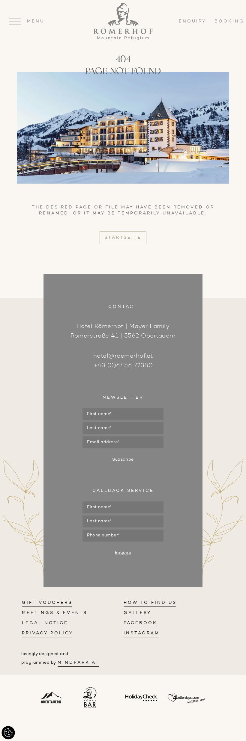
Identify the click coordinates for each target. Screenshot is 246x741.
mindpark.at (79, 662)
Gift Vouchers (47, 603)
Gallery (137, 613)
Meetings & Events (54, 613)
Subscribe (123, 459)
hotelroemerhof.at (123, 356)
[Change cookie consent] (8, 733)
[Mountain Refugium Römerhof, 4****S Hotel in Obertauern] (123, 39)
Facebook (140, 623)
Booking (229, 21)
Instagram (142, 633)
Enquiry (193, 21)
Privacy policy (47, 633)
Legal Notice (45, 623)
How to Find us (150, 603)
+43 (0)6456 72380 (123, 366)
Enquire (123, 553)
